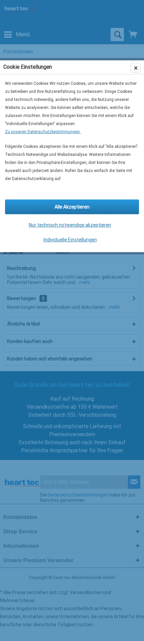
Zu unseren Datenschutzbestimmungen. (43, 131)
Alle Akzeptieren (72, 207)
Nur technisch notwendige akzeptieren (70, 225)
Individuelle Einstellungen (70, 239)
